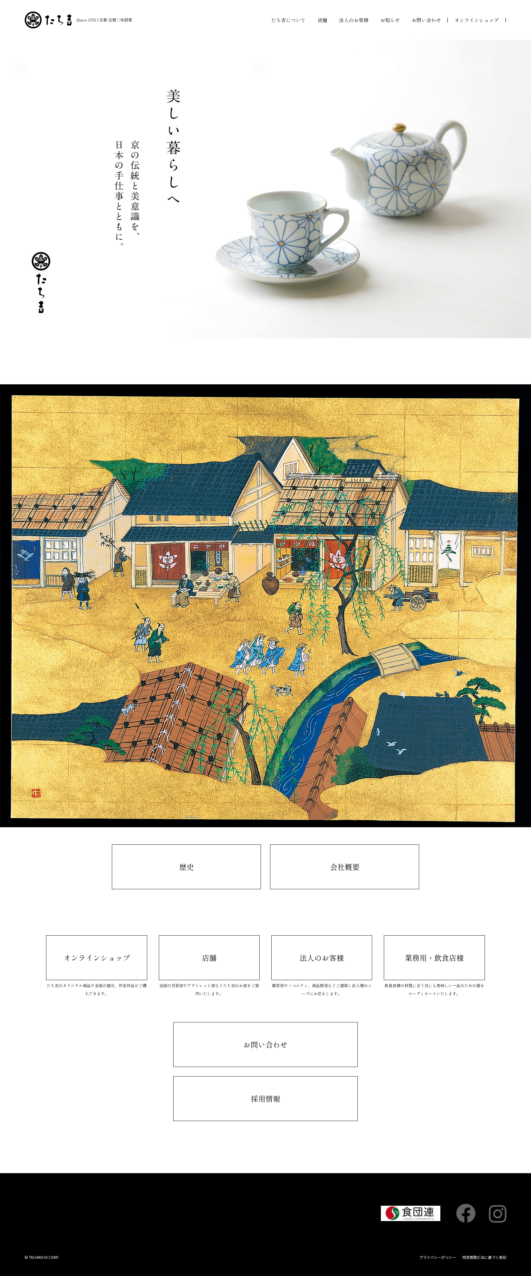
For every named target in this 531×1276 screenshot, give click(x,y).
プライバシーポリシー (437, 1257)
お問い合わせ (426, 20)
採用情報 (265, 1098)
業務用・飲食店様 (434, 957)
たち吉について (288, 20)
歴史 (186, 866)
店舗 (322, 20)
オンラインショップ (476, 20)
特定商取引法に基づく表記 (484, 1257)
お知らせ (390, 20)
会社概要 (345, 866)
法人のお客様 (353, 20)
